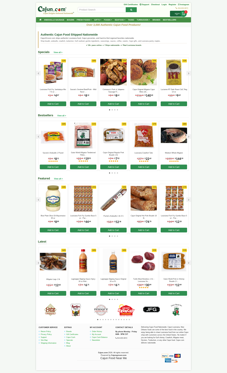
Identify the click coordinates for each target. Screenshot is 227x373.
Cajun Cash (70, 337)
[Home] (40, 19)
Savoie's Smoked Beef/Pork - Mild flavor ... (83, 90)
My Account (96, 334)
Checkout (155, 4)
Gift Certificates (131, 4)
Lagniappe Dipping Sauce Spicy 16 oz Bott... (83, 280)
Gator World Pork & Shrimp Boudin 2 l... (174, 280)
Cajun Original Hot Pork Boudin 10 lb (144, 217)
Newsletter (95, 340)
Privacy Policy (46, 334)
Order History (96, 331)
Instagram (184, 4)
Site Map (44, 340)
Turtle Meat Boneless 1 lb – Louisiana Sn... (143, 280)
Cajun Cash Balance (99, 337)
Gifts (97, 20)
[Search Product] (131, 9)
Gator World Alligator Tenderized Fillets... (83, 154)
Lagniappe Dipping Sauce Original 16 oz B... (113, 280)
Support (43, 337)
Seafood (119, 20)
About (68, 346)
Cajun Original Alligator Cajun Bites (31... (144, 90)
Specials (69, 340)
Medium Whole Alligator (174, 153)
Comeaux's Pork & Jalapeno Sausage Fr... (113, 90)
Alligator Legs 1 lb (53, 279)
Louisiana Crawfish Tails (144, 153)
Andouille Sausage (54, 20)
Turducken (143, 20)
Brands (156, 20)
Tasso (131, 20)
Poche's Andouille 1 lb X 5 (113, 216)
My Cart (183, 13)
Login (164, 4)
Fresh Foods (84, 20)
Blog (68, 343)
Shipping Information (48, 343)
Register (172, 4)
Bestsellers (169, 20)
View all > (58, 52)
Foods (107, 20)
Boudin (70, 20)
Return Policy (45, 331)
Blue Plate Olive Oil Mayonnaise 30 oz (53, 217)
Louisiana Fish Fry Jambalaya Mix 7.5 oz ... (53, 90)
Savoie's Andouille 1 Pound (53, 153)
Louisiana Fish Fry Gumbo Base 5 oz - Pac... (83, 217)
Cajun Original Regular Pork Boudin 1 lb (113, 154)
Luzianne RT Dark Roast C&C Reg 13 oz (174, 90)
